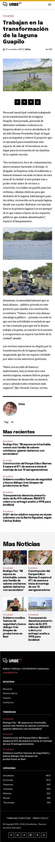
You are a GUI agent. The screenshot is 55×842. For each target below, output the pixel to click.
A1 (12, 421)
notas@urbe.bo (10, 672)
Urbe (28, 49)
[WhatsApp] (38, 102)
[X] (24, 102)
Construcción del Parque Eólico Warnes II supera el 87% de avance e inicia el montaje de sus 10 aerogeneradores (27, 466)
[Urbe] (10, 409)
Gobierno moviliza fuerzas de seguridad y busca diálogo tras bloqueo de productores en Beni (27, 482)
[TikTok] (24, 835)
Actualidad (8, 16)
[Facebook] (17, 102)
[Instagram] (17, 835)
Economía (7, 460)
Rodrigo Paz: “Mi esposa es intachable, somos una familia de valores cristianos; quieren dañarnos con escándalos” (14, 580)
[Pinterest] (31, 102)
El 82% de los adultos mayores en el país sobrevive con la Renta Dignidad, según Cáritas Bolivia (27, 517)
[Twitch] (30, 835)
